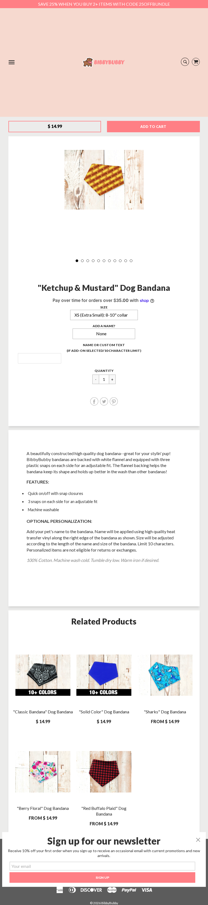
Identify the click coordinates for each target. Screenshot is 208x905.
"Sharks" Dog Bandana (165, 711)
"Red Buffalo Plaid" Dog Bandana (103, 811)
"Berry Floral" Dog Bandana (43, 808)
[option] (104, 179)
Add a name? (104, 326)
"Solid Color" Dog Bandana (104, 711)
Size (104, 307)
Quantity (104, 371)
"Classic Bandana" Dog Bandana (43, 711)
